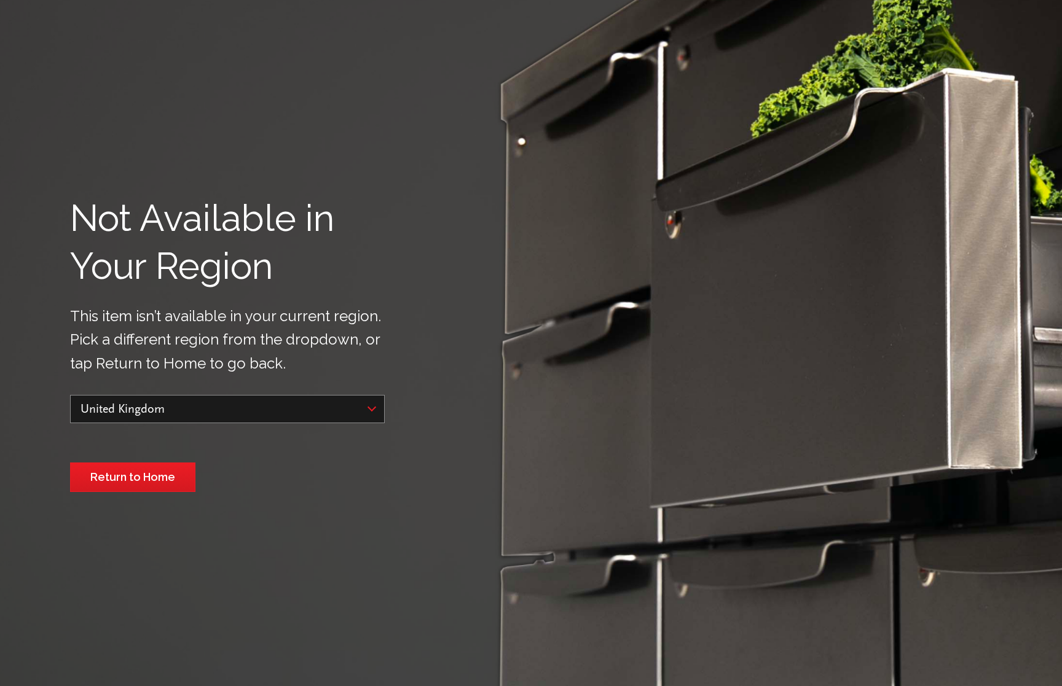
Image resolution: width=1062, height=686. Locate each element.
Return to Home (132, 476)
